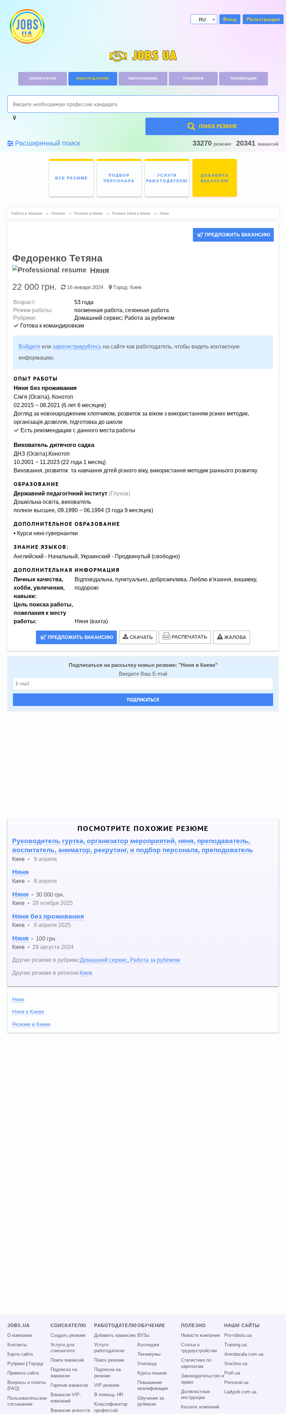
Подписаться (143, 700)
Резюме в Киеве (31, 1024)
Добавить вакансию (115, 1335)
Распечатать (189, 637)
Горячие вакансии (69, 1385)
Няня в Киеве (198, 665)
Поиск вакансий (67, 1360)
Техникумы (148, 1354)
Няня (20, 872)
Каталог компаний (200, 1407)
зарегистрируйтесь (77, 346)
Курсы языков (152, 1373)
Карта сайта (20, 1354)
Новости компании (200, 1335)
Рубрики (16, 1363)
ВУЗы (143, 1335)
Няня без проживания (48, 916)
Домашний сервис (103, 960)
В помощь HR (108, 1394)
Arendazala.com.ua (243, 1354)
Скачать (141, 637)
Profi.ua (232, 1373)
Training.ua (235, 1344)
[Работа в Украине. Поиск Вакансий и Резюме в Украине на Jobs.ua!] (26, 26)
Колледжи (148, 1344)
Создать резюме (68, 1335)
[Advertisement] (143, 765)
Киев (136, 287)
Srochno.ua (235, 1363)
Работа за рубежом (155, 960)
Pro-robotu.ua (237, 1335)
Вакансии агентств (70, 1410)
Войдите (29, 346)
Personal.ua (236, 1382)
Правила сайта (23, 1373)
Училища (147, 1363)
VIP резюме (106, 1385)
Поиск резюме (109, 1360)
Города (36, 1363)
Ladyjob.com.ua (240, 1392)
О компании (19, 1335)
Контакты (17, 1344)
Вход (229, 19)
